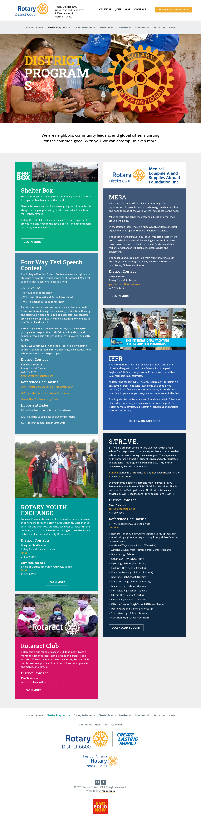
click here (114, 527)
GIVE (127, 9)
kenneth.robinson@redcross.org (39, 682)
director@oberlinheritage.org (37, 375)
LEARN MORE (32, 241)
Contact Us (85, 724)
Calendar (116, 724)
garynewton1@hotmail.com (124, 284)
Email (24, 552)
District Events (107, 27)
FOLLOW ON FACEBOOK (144, 421)
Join (106, 724)
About (39, 27)
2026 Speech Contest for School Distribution (45, 393)
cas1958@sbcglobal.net (122, 508)
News (172, 27)
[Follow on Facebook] (103, 782)
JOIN (118, 9)
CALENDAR (105, 9)
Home (29, 27)
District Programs (57, 27)
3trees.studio (107, 791)
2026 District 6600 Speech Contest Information (47, 386)
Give (97, 724)
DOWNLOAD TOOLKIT (126, 627)
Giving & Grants (83, 27)
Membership (142, 27)
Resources (159, 27)
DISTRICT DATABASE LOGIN (173, 9)
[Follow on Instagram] (97, 782)
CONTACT (140, 9)
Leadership (125, 27)
